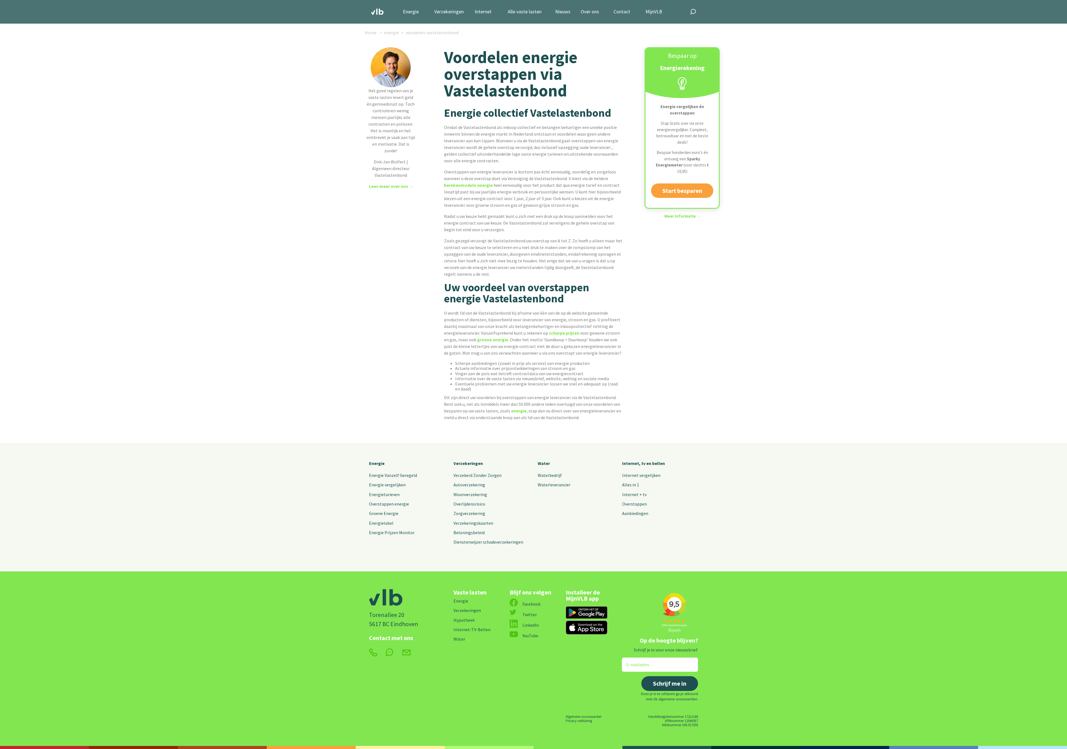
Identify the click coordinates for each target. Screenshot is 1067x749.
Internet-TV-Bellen (471, 629)
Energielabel (381, 523)
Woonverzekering (470, 494)
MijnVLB (653, 12)
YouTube (530, 635)
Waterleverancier (554, 484)
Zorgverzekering (469, 513)
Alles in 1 (630, 484)
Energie (411, 12)
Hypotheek (464, 620)
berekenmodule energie (468, 185)
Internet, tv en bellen (643, 463)
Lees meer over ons (388, 186)
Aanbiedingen (635, 513)
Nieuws (562, 12)
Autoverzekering (469, 484)
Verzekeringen (449, 12)
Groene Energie (383, 513)
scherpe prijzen (564, 333)
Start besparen (682, 191)
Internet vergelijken (641, 475)
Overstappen (634, 504)
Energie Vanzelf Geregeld (393, 475)
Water (544, 463)
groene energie (492, 339)
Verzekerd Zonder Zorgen (477, 475)
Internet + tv (634, 494)
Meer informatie (680, 216)
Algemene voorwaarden (584, 716)
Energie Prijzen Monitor (392, 532)
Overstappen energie (389, 504)
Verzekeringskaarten (473, 523)
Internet (483, 12)
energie (519, 411)
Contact (622, 12)
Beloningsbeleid (469, 532)
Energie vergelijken (387, 484)
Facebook (531, 604)
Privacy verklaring (579, 720)
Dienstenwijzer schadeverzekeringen (488, 542)
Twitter (529, 614)
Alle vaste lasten (525, 12)
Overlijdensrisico (469, 504)
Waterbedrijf (550, 475)
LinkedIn (530, 625)
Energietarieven (384, 494)
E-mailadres (634, 661)
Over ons (590, 12)
